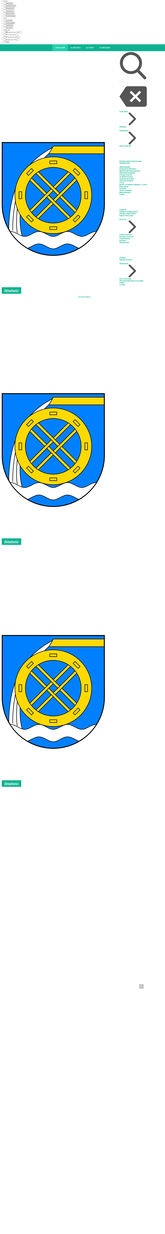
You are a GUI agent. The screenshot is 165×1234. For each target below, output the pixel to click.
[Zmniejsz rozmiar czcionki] (4, 34)
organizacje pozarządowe (126, 179)
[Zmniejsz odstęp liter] (4, 39)
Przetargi (122, 285)
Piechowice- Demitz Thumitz (127, 213)
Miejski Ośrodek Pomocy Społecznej (129, 171)
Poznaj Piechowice (124, 238)
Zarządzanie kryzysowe (126, 177)
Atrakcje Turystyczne (125, 235)
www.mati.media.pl (84, 296)
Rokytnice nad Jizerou (125, 260)
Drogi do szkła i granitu (126, 215)
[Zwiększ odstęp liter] (18, 39)
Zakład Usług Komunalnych (127, 173)
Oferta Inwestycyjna (125, 279)
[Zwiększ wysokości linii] (19, 37)
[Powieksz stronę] (21, 32)
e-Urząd (121, 183)
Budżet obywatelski (125, 192)
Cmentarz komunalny (125, 190)
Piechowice (122, 258)
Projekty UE (122, 210)
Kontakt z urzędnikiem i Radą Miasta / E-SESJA (133, 185)
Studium (121, 283)
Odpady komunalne (124, 167)
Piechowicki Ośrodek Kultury (127, 169)
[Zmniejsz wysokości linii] (4, 37)
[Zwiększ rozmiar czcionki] (17, 34)
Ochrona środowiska (125, 146)
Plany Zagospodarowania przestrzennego (131, 281)
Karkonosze (122, 240)
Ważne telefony (123, 187)
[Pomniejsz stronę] (4, 32)
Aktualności (122, 127)
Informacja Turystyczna (126, 237)
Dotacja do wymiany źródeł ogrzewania (130, 161)
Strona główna (123, 111)
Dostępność (122, 188)
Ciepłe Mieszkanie (124, 163)
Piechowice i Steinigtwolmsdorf (128, 212)
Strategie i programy (125, 175)
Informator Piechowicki (126, 181)
